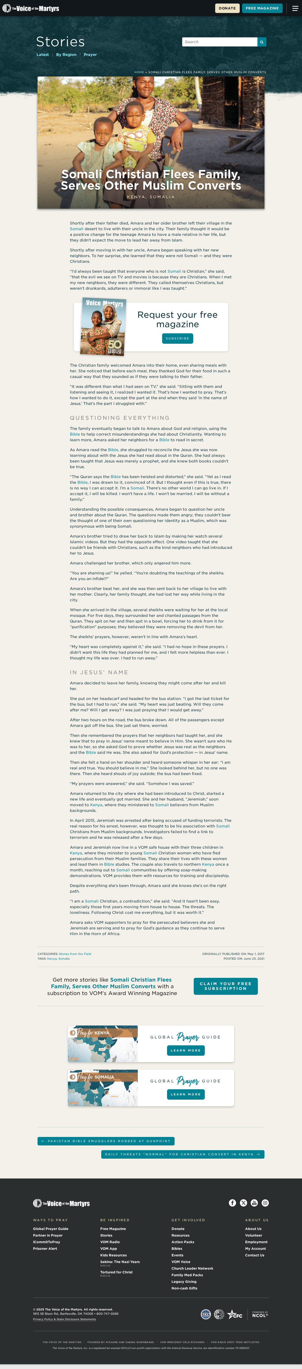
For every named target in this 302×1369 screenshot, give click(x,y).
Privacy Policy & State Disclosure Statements (64, 1319)
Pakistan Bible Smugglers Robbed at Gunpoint (106, 1141)
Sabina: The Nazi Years (120, 1263)
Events (177, 1255)
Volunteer (253, 1235)
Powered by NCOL (260, 1314)
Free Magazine (262, 8)
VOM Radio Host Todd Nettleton (235, 1342)
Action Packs (183, 1242)
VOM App (108, 1248)
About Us (253, 1229)
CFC (235, 1314)
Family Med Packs (187, 1275)
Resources (180, 1235)
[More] (293, 8)
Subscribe (177, 338)
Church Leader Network (192, 1268)
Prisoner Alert (45, 1248)
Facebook (232, 1203)
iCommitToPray (46, 1242)
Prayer (90, 54)
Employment (256, 1242)
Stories (60, 41)
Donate (227, 8)
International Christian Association (219, 1314)
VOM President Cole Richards (182, 1342)
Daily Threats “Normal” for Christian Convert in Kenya (183, 1154)
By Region (66, 54)
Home (139, 72)
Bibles (177, 1248)
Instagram (265, 1203)
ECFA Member (206, 1314)
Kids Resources (113, 1255)
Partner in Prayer (48, 1235)
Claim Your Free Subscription (226, 986)
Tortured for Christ (116, 1273)
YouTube (254, 1203)
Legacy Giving (184, 1282)
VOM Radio (110, 1242)
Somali (77, 229)
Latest (43, 54)
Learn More (186, 1050)
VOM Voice (181, 1262)
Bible (75, 434)
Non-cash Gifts (184, 1288)
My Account (255, 1248)
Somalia (162, 197)
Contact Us (254, 1255)
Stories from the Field (75, 954)
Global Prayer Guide (50, 1229)
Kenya (136, 197)
